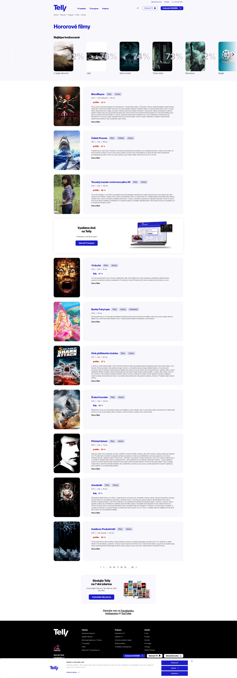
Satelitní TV (119, 637)
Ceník (83, 647)
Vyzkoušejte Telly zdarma (101, 597)
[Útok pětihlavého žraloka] (67, 365)
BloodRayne (98, 94)
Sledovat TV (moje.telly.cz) (91, 650)
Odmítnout (174, 673)
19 (125, 567)
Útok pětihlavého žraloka (104, 353)
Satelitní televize (87, 637)
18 (121, 567)
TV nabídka (81, 9)
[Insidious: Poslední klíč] (67, 541)
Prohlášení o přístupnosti (123, 647)
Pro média (147, 643)
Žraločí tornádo (99, 397)
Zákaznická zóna (156, 2)
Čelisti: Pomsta (99, 138)
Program (70, 15)
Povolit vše (174, 663)
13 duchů (96, 265)
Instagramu (111, 613)
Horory (117, 94)
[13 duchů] (67, 277)
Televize (63, 15)
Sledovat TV (148, 8)
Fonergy (147, 647)
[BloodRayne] (67, 106)
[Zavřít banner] (192, 661)
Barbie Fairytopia (100, 309)
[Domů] (60, 8)
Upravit (173, 668)
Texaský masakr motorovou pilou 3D (110, 182)
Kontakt (166, 2)
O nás (146, 633)
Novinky (147, 640)
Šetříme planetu (120, 643)
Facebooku (127, 610)
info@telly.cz (59, 658)
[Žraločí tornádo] (67, 409)
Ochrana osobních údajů (123, 640)
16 (114, 567)
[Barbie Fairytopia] (67, 321)
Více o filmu (95, 122)
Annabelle (96, 485)
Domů (56, 15)
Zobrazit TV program (86, 243)
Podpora (105, 9)
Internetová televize (88, 633)
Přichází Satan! (99, 441)
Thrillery (121, 138)
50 (132, 567)
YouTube (126, 613)
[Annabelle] (67, 497)
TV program (94, 9)
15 (110, 567)
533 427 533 (59, 655)
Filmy (77, 15)
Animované (134, 309)
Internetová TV (120, 633)
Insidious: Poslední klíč (103, 529)
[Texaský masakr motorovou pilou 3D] (67, 194)
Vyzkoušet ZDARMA (170, 8)
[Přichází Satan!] (67, 453)
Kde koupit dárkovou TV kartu (92, 640)
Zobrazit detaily (71, 672)
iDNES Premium (149, 650)
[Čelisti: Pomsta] (67, 150)
